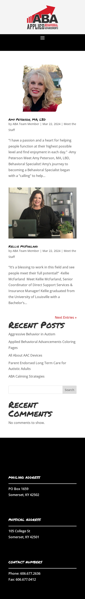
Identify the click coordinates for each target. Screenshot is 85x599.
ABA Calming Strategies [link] (26, 376)
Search (69, 390)
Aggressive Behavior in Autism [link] (31, 334)
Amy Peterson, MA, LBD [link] (27, 119)
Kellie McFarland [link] (23, 246)
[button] (42, 37)
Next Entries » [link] (66, 317)
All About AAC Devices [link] (25, 355)
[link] (42, 33)
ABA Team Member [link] (26, 124)
